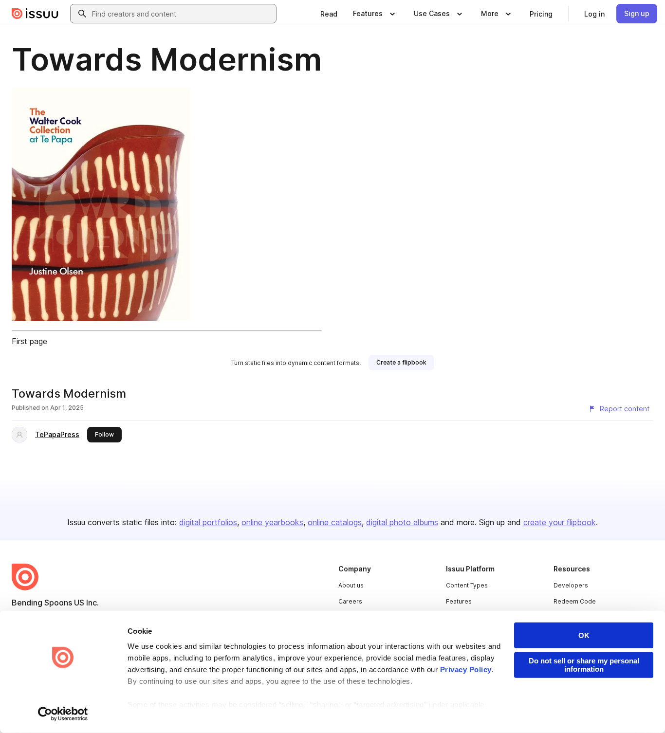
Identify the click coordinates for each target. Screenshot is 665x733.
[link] (329, 13)
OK (584, 635)
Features (459, 601)
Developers (571, 585)
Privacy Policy (466, 669)
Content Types (467, 585)
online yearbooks (272, 522)
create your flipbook (559, 522)
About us (351, 585)
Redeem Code (575, 601)
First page (29, 341)
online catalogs (335, 522)
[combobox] (182, 13)
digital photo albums (402, 522)
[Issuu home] (35, 13)
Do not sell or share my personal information (584, 665)
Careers (350, 601)
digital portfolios (208, 522)
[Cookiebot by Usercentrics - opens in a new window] (63, 714)
